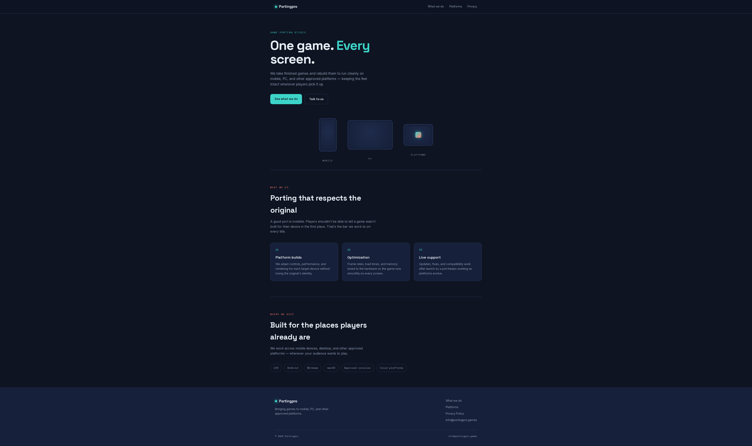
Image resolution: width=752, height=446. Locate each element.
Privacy (472, 6)
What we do (436, 6)
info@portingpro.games (461, 420)
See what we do (286, 99)
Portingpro (288, 6)
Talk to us (316, 99)
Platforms (455, 6)
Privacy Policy (455, 413)
